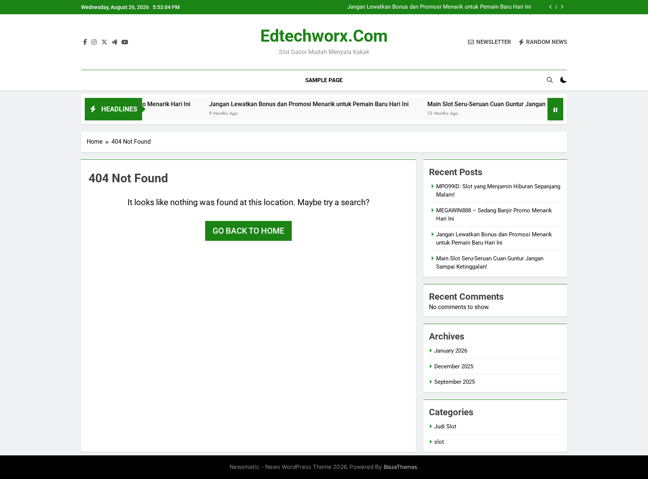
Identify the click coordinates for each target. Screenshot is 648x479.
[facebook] (85, 42)
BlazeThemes (400, 467)
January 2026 (450, 350)
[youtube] (124, 42)
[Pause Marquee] (555, 109)
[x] (104, 42)
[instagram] (94, 42)
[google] (114, 42)
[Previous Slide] (551, 7)
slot (439, 441)
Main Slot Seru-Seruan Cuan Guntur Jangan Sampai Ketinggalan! (505, 104)
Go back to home (248, 231)
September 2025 (454, 381)
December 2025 (453, 366)
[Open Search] (550, 80)
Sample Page (323, 80)
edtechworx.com (324, 36)
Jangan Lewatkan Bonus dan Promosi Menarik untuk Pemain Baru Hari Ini (439, 7)
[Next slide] (562, 7)
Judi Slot (445, 426)
